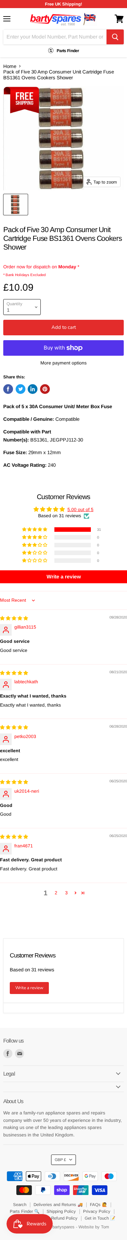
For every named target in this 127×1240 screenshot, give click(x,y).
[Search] (115, 36)
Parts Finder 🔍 (24, 1211)
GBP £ (60, 1159)
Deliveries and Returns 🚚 (58, 1204)
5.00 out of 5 (80, 509)
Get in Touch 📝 (100, 1218)
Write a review (29, 988)
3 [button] (66, 892)
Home (9, 66)
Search (19, 1204)
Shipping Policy (61, 1211)
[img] (14, 618)
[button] (35, 529)
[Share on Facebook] (8, 389)
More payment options (63, 362)
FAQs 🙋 (98, 1204)
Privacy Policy (96, 1211)
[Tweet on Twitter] (20, 389)
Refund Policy (64, 1218)
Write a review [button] (64, 576)
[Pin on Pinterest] (45, 389)
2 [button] (56, 892)
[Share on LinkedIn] (32, 389)
